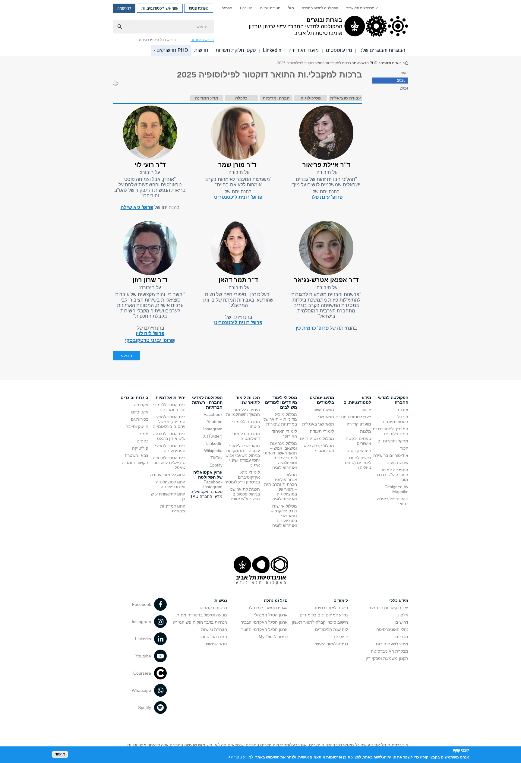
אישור (60, 754)
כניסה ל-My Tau (273, 636)
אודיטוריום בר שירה (390, 455)
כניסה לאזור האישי (331, 643)
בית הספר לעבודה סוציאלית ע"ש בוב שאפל (169, 462)
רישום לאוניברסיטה (331, 607)
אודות (403, 409)
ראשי (404, 73)
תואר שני (326, 416)
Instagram (213, 428)
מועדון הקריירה (304, 50)
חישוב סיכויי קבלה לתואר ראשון (320, 622)
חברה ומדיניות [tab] (276, 98)
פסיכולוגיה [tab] (311, 98)
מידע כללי (398, 600)
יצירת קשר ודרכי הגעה (388, 607)
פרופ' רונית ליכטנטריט (238, 197)
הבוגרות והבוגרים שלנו (382, 50)
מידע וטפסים (339, 50)
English (246, 8)
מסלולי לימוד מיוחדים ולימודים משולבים (281, 402)
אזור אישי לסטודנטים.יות (159, 8)
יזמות (143, 433)
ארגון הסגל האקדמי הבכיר (264, 622)
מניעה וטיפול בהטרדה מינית (201, 615)
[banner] (260, 28)
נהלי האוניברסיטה (392, 629)
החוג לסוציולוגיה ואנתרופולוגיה (170, 484)
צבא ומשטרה (136, 455)
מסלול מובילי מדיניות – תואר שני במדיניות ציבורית (280, 419)
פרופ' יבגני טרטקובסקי (149, 340)
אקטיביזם (139, 412)
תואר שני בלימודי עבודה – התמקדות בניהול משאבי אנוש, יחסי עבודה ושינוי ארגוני (242, 455)
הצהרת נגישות (214, 629)
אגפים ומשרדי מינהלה (268, 607)
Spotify (216, 465)
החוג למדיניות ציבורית (172, 508)
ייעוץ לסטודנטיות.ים (353, 416)
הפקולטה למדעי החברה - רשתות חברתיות (207, 402)
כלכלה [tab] (241, 98)
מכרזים (401, 636)
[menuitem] (362, 8)
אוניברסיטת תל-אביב (362, 8)
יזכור (404, 448)
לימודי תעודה (322, 431)
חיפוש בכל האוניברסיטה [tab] (157, 40)
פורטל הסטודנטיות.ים (394, 419)
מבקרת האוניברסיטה (389, 651)
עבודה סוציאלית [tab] (345, 98)
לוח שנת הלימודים (331, 629)
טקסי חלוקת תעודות (236, 50)
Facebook (213, 414)
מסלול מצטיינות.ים (317, 438)
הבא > (126, 355)
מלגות (365, 431)
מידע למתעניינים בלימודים (324, 615)
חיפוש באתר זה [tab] (202, 40)
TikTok (216, 457)
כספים (142, 440)
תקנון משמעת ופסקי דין (387, 658)
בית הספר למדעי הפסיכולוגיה (170, 448)
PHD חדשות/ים (172, 50)
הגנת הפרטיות (214, 636)
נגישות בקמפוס (213, 607)
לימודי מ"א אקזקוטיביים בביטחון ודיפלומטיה (242, 477)
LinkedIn (272, 50)
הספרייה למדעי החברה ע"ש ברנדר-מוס (391, 474)
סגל (291, 8)
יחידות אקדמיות (170, 397)
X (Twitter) (213, 436)
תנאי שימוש (216, 643)
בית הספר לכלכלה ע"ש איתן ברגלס (169, 436)
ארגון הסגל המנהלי (271, 615)
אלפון (403, 615)
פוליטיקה (140, 448)
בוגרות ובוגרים (406, 63)
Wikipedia (213, 450)
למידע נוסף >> (240, 757)
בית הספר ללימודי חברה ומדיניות (169, 407)
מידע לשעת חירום (392, 643)
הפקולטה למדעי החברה (320, 8)
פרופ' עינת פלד (326, 197)
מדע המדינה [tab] (206, 98)
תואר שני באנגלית (318, 424)
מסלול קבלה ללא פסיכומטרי (319, 448)
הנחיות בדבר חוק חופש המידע (200, 622)
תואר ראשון (324, 409)
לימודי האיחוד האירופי (284, 433)
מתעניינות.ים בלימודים (322, 400)
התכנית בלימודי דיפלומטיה (246, 436)
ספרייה (227, 8)
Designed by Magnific (396, 489)
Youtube (215, 421)
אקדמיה (141, 404)
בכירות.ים (139, 419)
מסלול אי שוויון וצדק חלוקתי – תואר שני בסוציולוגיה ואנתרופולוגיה (283, 516)
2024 (404, 88)
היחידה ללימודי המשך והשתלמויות (243, 412)
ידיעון (366, 409)
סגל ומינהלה (276, 600)
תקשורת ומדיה (135, 462)
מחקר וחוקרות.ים (392, 440)
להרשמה (124, 8)
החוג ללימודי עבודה (167, 474)
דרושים (401, 622)
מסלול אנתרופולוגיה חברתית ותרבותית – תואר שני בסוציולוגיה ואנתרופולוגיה (280, 486)
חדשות (201, 50)
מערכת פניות (199, 8)
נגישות (220, 600)
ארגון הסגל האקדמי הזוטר (264, 629)
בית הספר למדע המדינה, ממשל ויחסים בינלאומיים (169, 421)
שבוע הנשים (397, 462)
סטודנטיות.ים (270, 8)
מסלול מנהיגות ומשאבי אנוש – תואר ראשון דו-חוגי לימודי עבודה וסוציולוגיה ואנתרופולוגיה (280, 455)
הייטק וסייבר (137, 426)
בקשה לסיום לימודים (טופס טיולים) (358, 462)
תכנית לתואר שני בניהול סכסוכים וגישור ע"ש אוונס (245, 494)
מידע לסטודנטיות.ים (357, 400)
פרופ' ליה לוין (150, 333)
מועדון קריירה (359, 424)
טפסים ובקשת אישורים (358, 441)
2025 (401, 80)
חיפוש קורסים (358, 450)
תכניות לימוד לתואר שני (248, 400)
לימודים (340, 600)
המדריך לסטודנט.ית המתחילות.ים (390, 431)
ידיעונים (341, 636)
